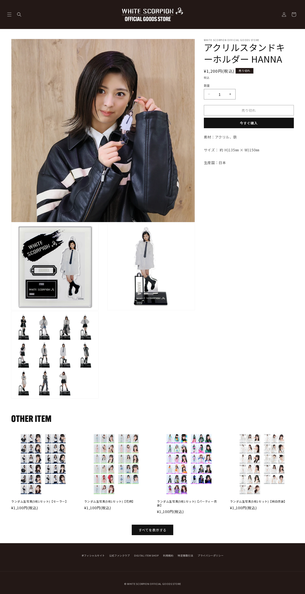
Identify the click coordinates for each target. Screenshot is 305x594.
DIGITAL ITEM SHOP (146, 555)
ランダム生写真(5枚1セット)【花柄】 (109, 501)
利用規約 (168, 555)
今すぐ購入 (249, 123)
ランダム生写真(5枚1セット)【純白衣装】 (258, 501)
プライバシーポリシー (211, 555)
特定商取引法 (185, 555)
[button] (9, 14)
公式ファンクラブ (119, 555)
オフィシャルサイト (93, 555)
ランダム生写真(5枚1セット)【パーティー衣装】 (187, 503)
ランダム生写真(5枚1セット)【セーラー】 (39, 501)
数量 (207, 85)
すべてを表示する (152, 530)
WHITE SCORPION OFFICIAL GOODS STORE (154, 584)
